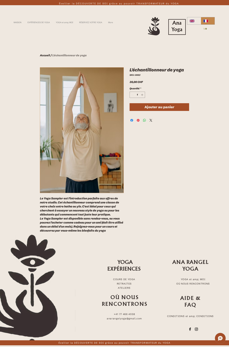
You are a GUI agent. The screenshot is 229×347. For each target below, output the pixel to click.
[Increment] (142, 95)
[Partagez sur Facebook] (132, 120)
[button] (205, 28)
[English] (194, 20)
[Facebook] (190, 329)
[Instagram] (196, 329)
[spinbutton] (137, 95)
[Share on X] (151, 120)
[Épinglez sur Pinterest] (138, 120)
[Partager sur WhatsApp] (144, 120)
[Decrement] (132, 95)
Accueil (45, 55)
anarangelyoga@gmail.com (124, 318)
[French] (208, 20)
